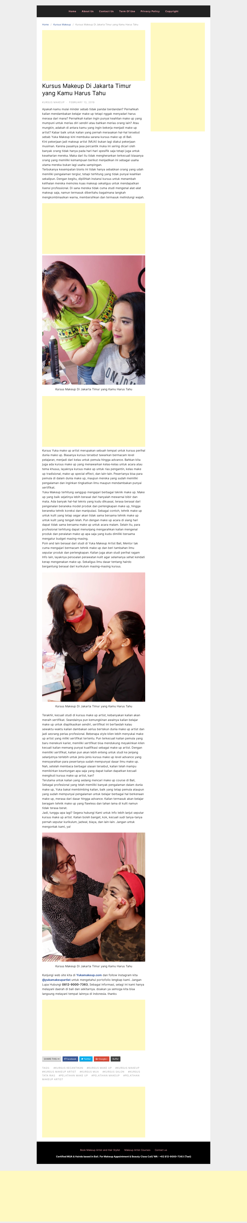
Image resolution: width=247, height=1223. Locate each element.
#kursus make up (99, 1067)
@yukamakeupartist (56, 980)
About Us (88, 11)
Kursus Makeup (62, 24)
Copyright (171, 11)
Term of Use (127, 11)
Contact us (106, 11)
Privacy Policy (150, 11)
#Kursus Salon (113, 1071)
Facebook (71, 1059)
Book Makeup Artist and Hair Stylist (100, 1149)
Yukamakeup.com (89, 975)
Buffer (115, 1059)
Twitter (87, 1059)
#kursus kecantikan (68, 1067)
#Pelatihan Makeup (105, 1075)
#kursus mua (89, 1071)
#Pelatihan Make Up (73, 1075)
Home (72, 11)
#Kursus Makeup (127, 1067)
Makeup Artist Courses (137, 1149)
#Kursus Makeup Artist (59, 1071)
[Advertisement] (93, 55)
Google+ (103, 1059)
